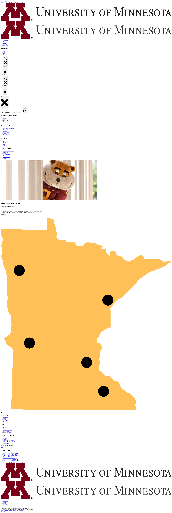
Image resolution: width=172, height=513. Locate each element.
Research (5, 131)
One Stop (5, 52)
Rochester (5, 44)
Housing (5, 118)
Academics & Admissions (8, 128)
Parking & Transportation (8, 440)
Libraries (5, 119)
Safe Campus (6, 443)
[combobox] (16, 112)
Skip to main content (5, 1)
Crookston (5, 40)
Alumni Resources (7, 432)
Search (4, 427)
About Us (5, 135)
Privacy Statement (4, 510)
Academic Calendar (7, 122)
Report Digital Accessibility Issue (16, 510)
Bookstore (5, 120)
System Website (6, 415)
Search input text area (5, 112)
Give (4, 54)
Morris (4, 43)
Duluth (4, 41)
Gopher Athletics (6, 133)
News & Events (6, 134)
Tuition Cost (5, 121)
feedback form (32, 212)
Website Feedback (4, 511)
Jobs (4, 53)
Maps (4, 439)
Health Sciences (6, 132)
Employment (6, 431)
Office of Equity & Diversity (9, 441)
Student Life (5, 129)
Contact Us (5, 438)
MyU (4, 51)
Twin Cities (5, 45)
